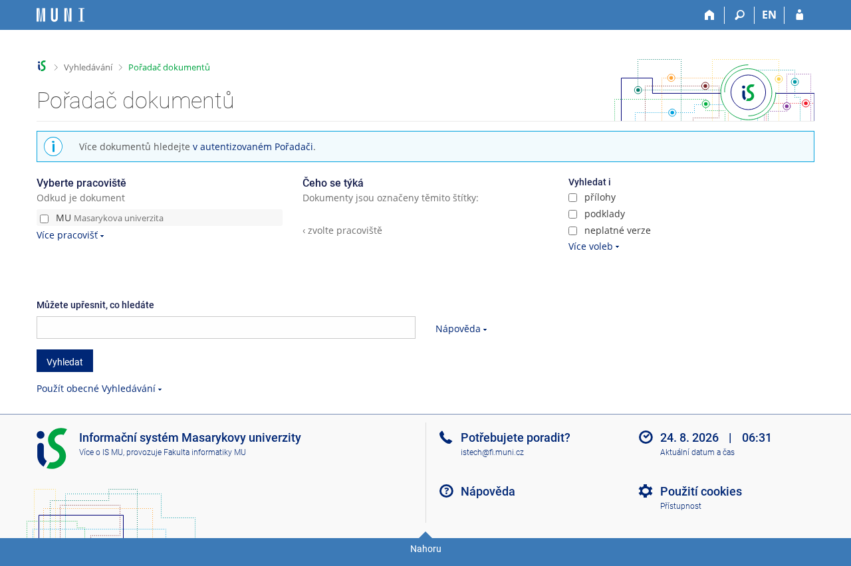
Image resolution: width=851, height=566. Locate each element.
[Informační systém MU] (42, 66)
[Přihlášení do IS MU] (799, 15)
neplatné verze (616, 230)
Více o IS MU (101, 452)
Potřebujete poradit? (515, 437)
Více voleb (590, 246)
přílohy (599, 197)
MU (108, 217)
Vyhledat (65, 362)
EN (769, 14)
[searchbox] (226, 327)
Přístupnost (680, 506)
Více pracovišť (67, 235)
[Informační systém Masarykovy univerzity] (60, 15)
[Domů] (710, 15)
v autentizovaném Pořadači (253, 146)
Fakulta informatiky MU (205, 452)
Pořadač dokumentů (169, 67)
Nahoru (425, 548)
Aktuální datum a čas (697, 452)
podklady (603, 213)
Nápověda (458, 328)
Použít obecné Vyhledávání (96, 388)
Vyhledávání (88, 67)
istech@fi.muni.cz (492, 452)
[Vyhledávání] (740, 15)
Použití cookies (701, 491)
